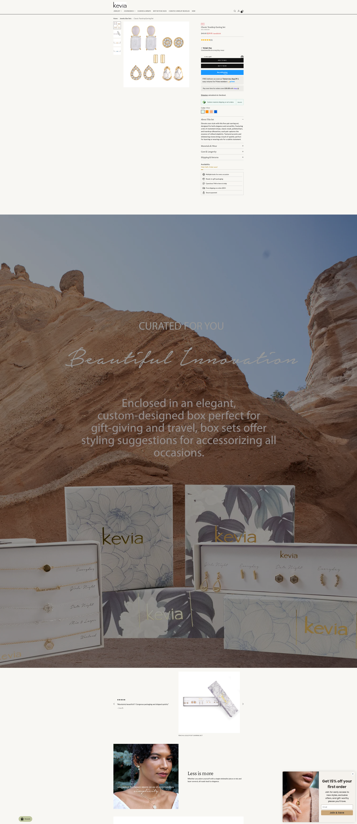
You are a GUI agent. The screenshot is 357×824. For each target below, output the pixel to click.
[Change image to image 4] (117, 51)
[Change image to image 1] (117, 25)
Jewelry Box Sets (125, 18)
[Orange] (207, 111)
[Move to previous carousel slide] (237, 208)
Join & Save (337, 812)
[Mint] (203, 111)
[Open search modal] (235, 11)
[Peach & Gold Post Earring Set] (209, 702)
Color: (205, 108)
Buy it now (222, 66)
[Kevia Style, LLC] (119, 5)
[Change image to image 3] (117, 42)
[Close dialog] (352, 774)
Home (115, 18)
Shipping (204, 95)
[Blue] (215, 111)
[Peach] (211, 111)
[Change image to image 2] (117, 34)
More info (240, 102)
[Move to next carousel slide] (242, 208)
